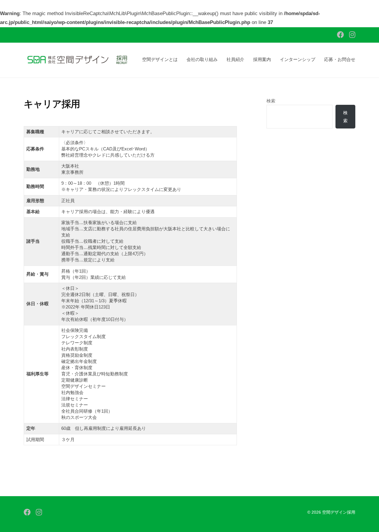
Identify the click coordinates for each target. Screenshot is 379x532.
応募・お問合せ (339, 59)
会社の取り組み (202, 59)
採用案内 (262, 59)
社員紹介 (235, 59)
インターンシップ (297, 59)
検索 (270, 100)
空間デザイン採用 (338, 512)
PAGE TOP (364, 511)
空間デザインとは (160, 59)
